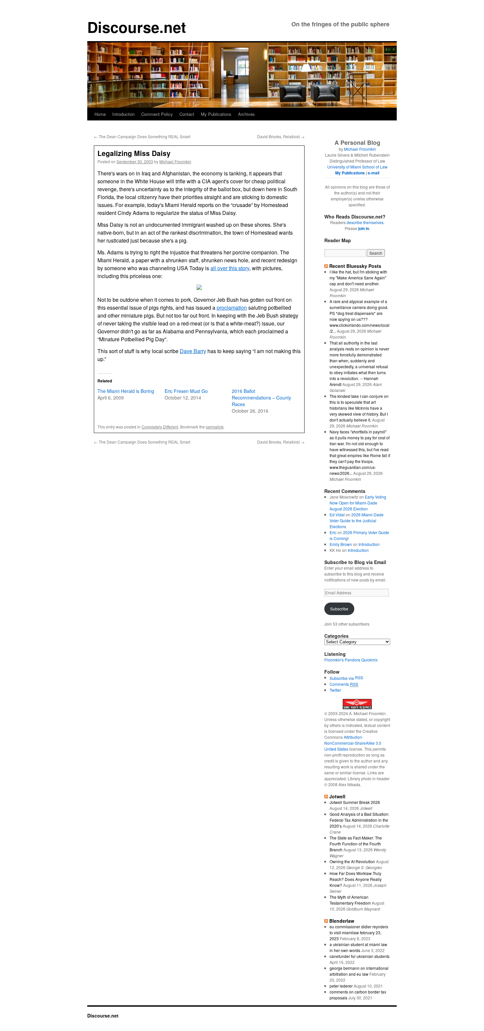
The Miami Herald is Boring (125, 391)
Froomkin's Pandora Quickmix (351, 659)
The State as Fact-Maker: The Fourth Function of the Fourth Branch (356, 843)
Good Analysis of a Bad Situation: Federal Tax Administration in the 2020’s (359, 820)
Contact (186, 114)
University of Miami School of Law (357, 166)
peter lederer (341, 986)
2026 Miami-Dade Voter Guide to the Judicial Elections (357, 520)
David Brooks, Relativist (281, 136)
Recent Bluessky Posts (355, 266)
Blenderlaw (341, 920)
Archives (246, 114)
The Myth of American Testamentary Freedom (350, 900)
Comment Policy (157, 114)
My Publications (216, 114)
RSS (359, 677)
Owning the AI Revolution (352, 861)
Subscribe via (342, 678)
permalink (215, 426)
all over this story (229, 268)
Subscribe (339, 608)
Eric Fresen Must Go (186, 391)
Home (100, 114)
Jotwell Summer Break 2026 (355, 802)
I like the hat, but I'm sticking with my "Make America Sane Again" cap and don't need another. (358, 277)
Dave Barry (193, 351)
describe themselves (365, 222)
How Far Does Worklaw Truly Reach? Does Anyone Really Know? (356, 879)
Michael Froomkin (175, 161)
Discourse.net (136, 27)
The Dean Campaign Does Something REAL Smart (142, 136)
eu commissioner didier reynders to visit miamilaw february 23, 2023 (359, 932)
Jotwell (337, 796)
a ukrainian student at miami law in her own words (358, 947)
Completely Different (160, 426)
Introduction (123, 114)
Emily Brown (341, 544)
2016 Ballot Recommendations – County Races (261, 397)
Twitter (335, 690)
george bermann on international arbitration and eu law (359, 971)
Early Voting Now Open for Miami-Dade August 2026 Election (358, 502)
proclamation (232, 307)
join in (363, 228)
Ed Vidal (337, 514)
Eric (333, 532)
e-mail (373, 173)
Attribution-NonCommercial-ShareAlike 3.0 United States (352, 743)
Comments (344, 684)
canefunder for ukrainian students (360, 956)
